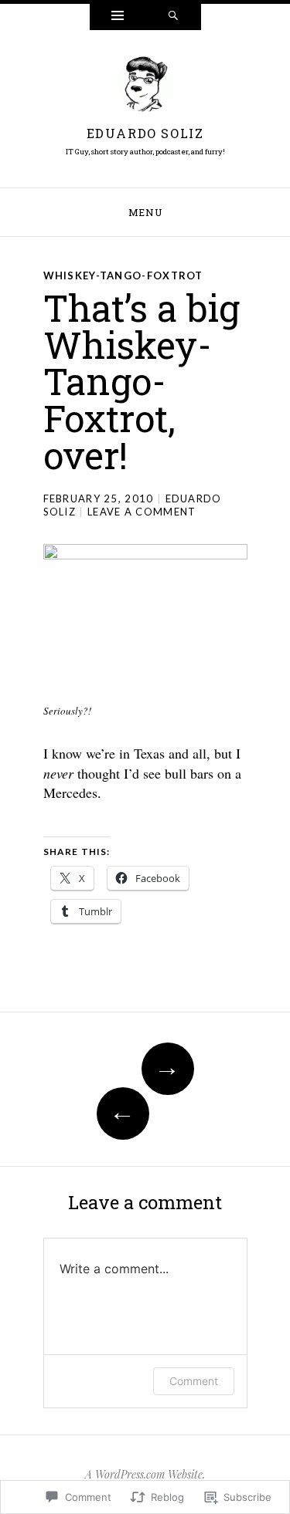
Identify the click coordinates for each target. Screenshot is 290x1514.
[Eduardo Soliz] (145, 88)
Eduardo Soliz (145, 133)
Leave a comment (141, 511)
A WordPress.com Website (144, 1474)
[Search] (173, 17)
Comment (193, 1380)
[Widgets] (117, 17)
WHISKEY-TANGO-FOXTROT (123, 275)
